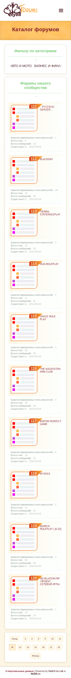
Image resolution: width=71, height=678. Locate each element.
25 (59, 647)
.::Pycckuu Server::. (47, 108)
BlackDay (46, 159)
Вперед (35, 656)
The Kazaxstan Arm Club (50, 370)
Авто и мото (21, 66)
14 (28, 647)
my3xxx (45, 473)
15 (35, 647)
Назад (14, 639)
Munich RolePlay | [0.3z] (50, 527)
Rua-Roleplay (49, 264)
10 (52, 639)
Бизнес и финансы (51, 66)
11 (60, 639)
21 (51, 647)
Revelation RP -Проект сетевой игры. (50, 581)
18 (43, 647)
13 (20, 647)
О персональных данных (19, 671)
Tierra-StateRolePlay (50, 213)
